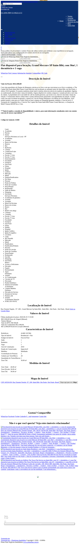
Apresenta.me (5, 538)
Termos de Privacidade (8, 55)
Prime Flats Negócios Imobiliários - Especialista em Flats (19, 2)
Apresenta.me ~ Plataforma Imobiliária (13, 540)
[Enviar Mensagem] (40, 63)
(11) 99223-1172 (16, 13)
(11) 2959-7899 (6, 13)
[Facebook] (39, 495)
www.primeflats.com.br (31, 542)
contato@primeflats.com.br (17, 488)
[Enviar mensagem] (40, 59)
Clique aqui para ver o (68, 382)
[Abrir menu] (1, 29)
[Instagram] (39, 503)
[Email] (39, 510)
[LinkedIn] (39, 499)
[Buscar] (1, 4)
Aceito (19, 55)
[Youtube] (39, 506)
